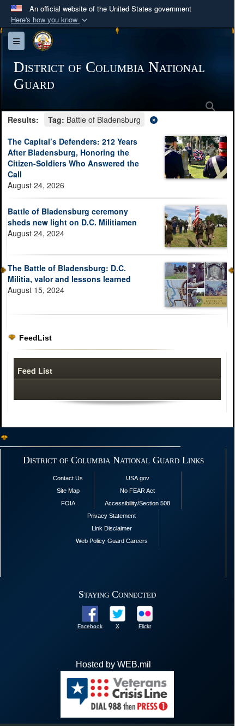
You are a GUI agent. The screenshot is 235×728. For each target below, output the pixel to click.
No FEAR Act (137, 490)
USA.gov (137, 478)
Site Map (68, 490)
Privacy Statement (111, 515)
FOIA (68, 503)
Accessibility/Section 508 (137, 503)
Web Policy (90, 541)
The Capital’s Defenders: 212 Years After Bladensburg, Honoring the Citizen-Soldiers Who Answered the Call (73, 158)
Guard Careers (127, 541)
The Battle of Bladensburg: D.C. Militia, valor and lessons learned (69, 273)
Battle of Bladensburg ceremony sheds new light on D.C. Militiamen (72, 217)
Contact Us (68, 478)
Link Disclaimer (112, 528)
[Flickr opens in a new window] (145, 613)
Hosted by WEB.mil (113, 664)
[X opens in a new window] (117, 613)
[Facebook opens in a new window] (90, 613)
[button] (50, 20)
